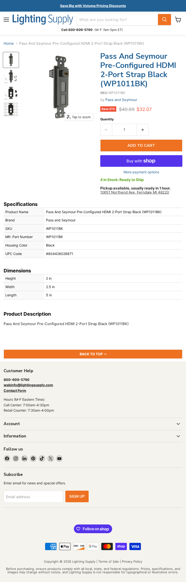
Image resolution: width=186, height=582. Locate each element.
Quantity (107, 119)
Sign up (77, 496)
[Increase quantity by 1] (143, 130)
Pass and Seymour (121, 99)
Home (9, 43)
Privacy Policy (132, 561)
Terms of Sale (108, 561)
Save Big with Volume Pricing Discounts (93, 6)
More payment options (141, 172)
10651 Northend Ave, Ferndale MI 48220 (134, 192)
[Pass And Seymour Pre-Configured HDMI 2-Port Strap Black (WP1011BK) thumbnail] (11, 60)
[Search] (164, 19)
